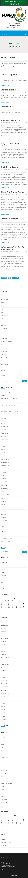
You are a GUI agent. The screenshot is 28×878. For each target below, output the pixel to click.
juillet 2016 (3, 501)
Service (2, 348)
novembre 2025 (4, 426)
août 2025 (3, 430)
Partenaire (3, 331)
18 (5, 606)
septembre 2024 (5, 433)
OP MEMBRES (4, 328)
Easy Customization (10, 143)
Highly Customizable (10, 219)
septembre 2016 (5, 495)
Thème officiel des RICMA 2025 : (8, 405)
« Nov (2, 612)
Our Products (4, 562)
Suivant (16, 277)
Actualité (3, 296)
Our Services (4, 575)
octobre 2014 (4, 521)
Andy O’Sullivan (8, 58)
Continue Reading (5, 70)
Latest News (4, 322)
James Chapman (9, 74)
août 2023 (3, 436)
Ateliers (2, 302)
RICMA (2, 344)
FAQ (2, 318)
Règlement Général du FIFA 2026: (9, 398)
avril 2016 (3, 511)
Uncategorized (4, 364)
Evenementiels (4, 315)
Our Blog (3, 582)
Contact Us (3, 572)
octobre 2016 (4, 491)
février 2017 (3, 478)
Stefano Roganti (8, 90)
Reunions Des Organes (6, 341)
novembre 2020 (5, 462)
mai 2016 (3, 508)
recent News (4, 338)
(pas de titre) (4, 395)
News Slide (3, 325)
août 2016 (3, 498)
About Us (3, 569)
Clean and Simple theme (12, 192)
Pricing (2, 579)
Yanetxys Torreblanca (10, 120)
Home (10, 46)
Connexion (3, 531)
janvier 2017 (4, 482)
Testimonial (4, 357)
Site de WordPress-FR (6, 541)
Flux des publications (6, 535)
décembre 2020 (5, 459)
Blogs (2, 309)
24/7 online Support (10, 167)
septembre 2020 (5, 465)
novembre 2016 (4, 488)
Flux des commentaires (6, 538)
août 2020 (3, 469)
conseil (2, 312)
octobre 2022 (4, 439)
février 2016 (3, 517)
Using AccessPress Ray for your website (12, 248)
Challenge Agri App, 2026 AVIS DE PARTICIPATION (12, 392)
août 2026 (3, 423)
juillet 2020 (3, 472)
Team (2, 585)
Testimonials (4, 361)
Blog (2, 305)
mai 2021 (3, 449)
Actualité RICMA (4, 299)
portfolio (3, 335)
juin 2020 (3, 475)
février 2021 (3, 456)
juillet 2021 (3, 443)
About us (3, 566)
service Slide (4, 351)
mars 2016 (3, 514)
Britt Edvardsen (8, 107)
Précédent (4, 277)
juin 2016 (3, 504)
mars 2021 (3, 452)
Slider (2, 354)
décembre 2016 (4, 485)
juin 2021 (3, 446)
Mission (2, 588)
